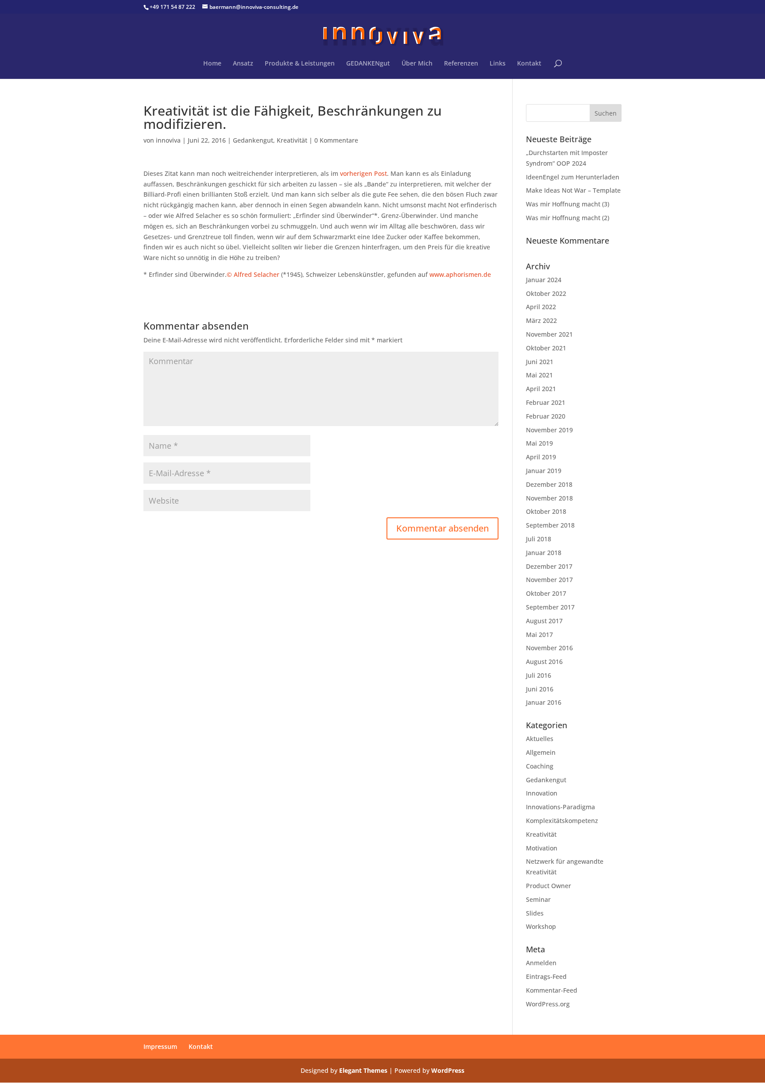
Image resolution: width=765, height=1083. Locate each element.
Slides (535, 913)
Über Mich (417, 63)
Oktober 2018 (546, 511)
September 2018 (550, 525)
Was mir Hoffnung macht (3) (567, 204)
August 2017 (544, 621)
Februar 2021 (545, 402)
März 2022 (541, 320)
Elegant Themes (363, 1070)
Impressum (160, 1046)
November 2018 (549, 498)
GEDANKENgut (368, 63)
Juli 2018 (538, 539)
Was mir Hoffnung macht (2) (567, 217)
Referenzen (461, 63)
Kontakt (529, 63)
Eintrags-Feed (546, 976)
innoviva (168, 140)
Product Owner (548, 885)
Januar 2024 (543, 280)
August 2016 (544, 661)
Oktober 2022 (546, 293)
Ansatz (243, 63)
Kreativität (292, 140)
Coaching (539, 766)
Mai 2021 (539, 375)
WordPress (447, 1070)
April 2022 (541, 307)
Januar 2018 (543, 552)
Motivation (541, 848)
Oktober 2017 (546, 593)
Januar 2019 (543, 470)
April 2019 (541, 457)
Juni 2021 (539, 361)
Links (498, 63)
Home (212, 63)
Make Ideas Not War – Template (573, 190)
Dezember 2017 (549, 566)
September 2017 (550, 607)
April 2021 (541, 388)
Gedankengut (253, 140)
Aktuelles (539, 738)
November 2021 (549, 334)
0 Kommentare (336, 140)
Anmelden (541, 963)
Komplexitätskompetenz (562, 820)
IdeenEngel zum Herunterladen (572, 177)
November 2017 (549, 579)
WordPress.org (548, 1004)
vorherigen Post (363, 173)
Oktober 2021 (546, 348)
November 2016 (549, 648)
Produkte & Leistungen (300, 63)
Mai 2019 (539, 443)
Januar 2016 (543, 702)
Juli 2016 (538, 675)
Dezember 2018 (549, 484)
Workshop (541, 926)
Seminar (538, 899)
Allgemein (541, 752)
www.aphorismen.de (460, 274)
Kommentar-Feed (551, 990)
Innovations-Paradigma (560, 807)
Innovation (541, 793)
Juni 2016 (539, 689)
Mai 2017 (539, 634)
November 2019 (549, 430)
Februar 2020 (545, 416)
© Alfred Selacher (253, 274)
